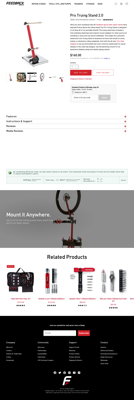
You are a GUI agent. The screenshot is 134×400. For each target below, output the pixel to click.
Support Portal (74, 347)
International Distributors (108, 354)
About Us (9, 347)
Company (10, 343)
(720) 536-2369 (84, 390)
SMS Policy (49, 392)
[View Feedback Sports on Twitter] (59, 372)
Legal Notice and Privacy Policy (62, 392)
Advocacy (41, 347)
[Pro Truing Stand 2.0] (11, 77)
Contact (104, 343)
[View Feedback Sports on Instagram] (69, 372)
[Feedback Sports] (15, 4)
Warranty (88, 79)
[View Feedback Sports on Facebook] (55, 372)
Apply (104, 97)
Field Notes (41, 357)
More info (123, 180)
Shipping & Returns (77, 79)
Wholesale (104, 360)
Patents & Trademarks (14, 354)
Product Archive (74, 357)
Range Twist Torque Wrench (82, 299)
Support (73, 343)
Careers (9, 350)
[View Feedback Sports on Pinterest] (64, 372)
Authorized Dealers (107, 350)
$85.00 (82, 302)
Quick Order (104, 364)
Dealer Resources (106, 357)
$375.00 (20, 302)
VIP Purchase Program (45, 360)
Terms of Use (76, 392)
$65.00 (113, 305)
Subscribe (84, 333)
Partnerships (42, 350)
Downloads (10, 360)
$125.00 (51, 302)
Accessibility (84, 392)
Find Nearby (103, 73)
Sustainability (42, 354)
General (103, 347)
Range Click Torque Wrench (51, 299)
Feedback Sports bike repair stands (109, 25)
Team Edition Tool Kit (21, 299)
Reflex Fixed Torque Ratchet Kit (113, 300)
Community (43, 343)
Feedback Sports (69, 389)
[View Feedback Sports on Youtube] (74, 372)
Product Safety (74, 354)
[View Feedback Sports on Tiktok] (79, 372)
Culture (8, 357)
